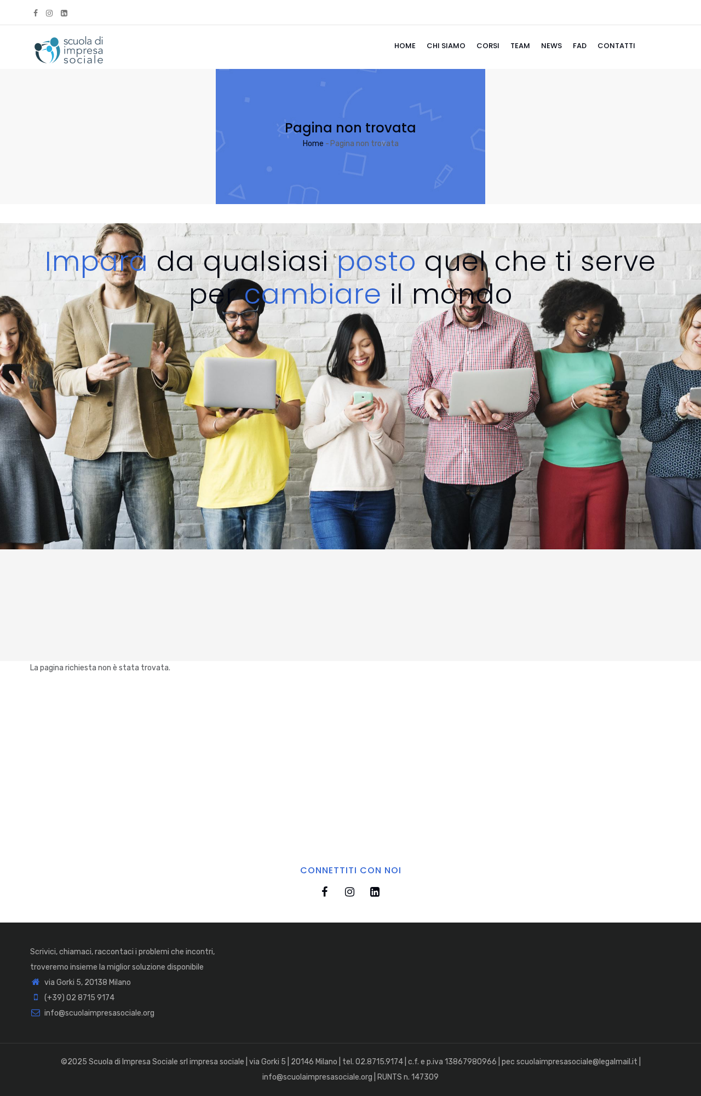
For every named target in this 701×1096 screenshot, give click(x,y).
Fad (580, 45)
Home (405, 45)
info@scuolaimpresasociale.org (98, 1013)
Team (520, 45)
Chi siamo (446, 45)
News (551, 45)
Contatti (616, 45)
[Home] (68, 47)
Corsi (487, 45)
